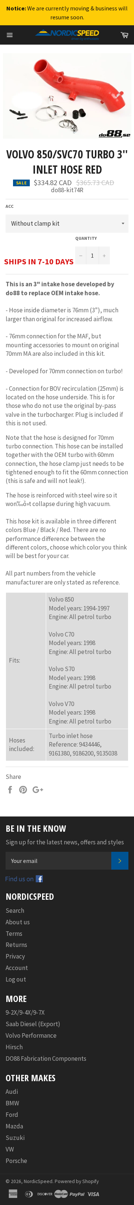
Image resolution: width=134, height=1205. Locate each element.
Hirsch (14, 1047)
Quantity (86, 238)
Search (15, 910)
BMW (12, 1103)
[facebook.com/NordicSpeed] (24, 880)
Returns (16, 945)
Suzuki (15, 1138)
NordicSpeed (38, 1181)
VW (10, 1149)
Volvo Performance (31, 1035)
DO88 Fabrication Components (46, 1058)
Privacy (15, 956)
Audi (12, 1092)
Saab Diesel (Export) (33, 1024)
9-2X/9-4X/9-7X (25, 1012)
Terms (14, 933)
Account (17, 968)
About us (18, 922)
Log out (16, 979)
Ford (12, 1115)
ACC (9, 206)
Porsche (16, 1161)
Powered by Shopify (77, 1181)
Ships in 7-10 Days (39, 261)
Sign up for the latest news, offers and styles (65, 842)
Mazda (14, 1126)
